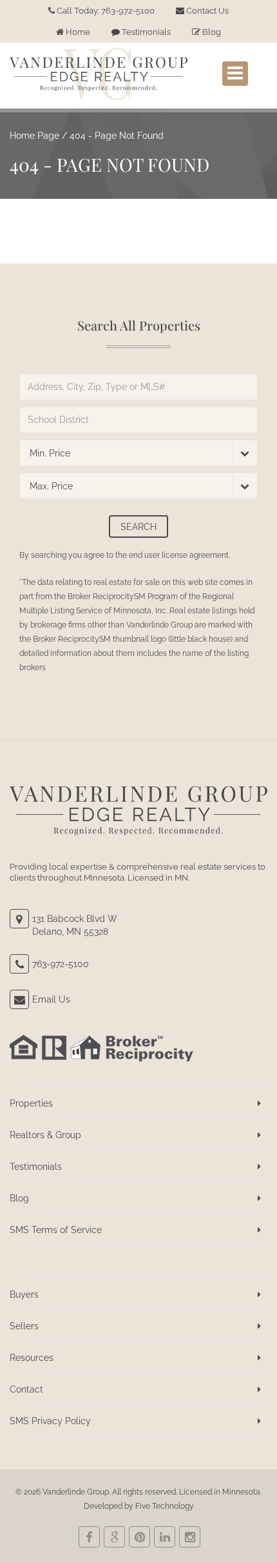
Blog (210, 32)
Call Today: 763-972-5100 (105, 10)
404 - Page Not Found (117, 135)
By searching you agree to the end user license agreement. (124, 555)
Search (138, 527)
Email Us (51, 999)
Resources (31, 1358)
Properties (31, 1103)
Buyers (24, 1294)
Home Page (34, 135)
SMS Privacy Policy (50, 1421)
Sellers (24, 1326)
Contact (26, 1389)
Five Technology (164, 1506)
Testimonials (145, 32)
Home (77, 32)
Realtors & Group (45, 1135)
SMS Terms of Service (56, 1230)
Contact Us (206, 10)
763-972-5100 (60, 964)
